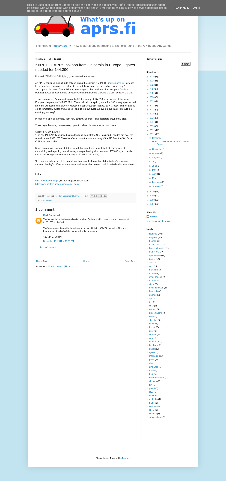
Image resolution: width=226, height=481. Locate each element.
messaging (154, 356)
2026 (152, 76)
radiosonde (154, 406)
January (156, 186)
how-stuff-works (156, 248)
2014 (152, 122)
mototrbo (153, 399)
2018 (152, 105)
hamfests (153, 291)
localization (154, 244)
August (155, 157)
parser (152, 259)
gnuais (152, 349)
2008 (152, 200)
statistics (153, 320)
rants (151, 316)
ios (150, 302)
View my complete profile (159, 221)
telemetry (153, 323)
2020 (152, 97)
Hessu (153, 216)
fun (150, 385)
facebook (153, 345)
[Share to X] (98, 196)
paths (151, 403)
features (153, 234)
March (155, 178)
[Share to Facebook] (102, 196)
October (156, 153)
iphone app (154, 280)
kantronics (154, 395)
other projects (155, 277)
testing (152, 327)
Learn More (182, 8)
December (157, 138)
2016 (152, 113)
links (151, 306)
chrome (152, 334)
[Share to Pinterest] (105, 196)
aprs (151, 331)
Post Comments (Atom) (59, 266)
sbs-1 (151, 410)
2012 (152, 130)
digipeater (154, 341)
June (154, 166)
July (154, 161)
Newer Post (41, 261)
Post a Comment (48, 247)
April (154, 174)
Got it (196, 8)
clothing (153, 381)
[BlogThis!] (95, 196)
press (151, 359)
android (153, 295)
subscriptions (155, 417)
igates (152, 352)
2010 (152, 191)
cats (151, 266)
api (150, 298)
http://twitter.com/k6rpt (46, 180)
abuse (152, 363)
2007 (152, 204)
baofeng (153, 370)
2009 (152, 195)
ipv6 (151, 392)
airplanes (153, 367)
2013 (152, 126)
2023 (152, 85)
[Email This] (92, 196)
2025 (152, 81)
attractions (47, 200)
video (151, 284)
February (156, 182)
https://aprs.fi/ (62, 45)
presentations (155, 313)
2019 (152, 101)
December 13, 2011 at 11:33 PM (58, 241)
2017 (152, 109)
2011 (152, 134)
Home (86, 261)
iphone (152, 273)
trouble (152, 241)
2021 (152, 93)
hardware (153, 270)
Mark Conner (49, 215)
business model (156, 377)
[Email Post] (86, 196)
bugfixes (153, 237)
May (154, 170)
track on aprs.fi (115, 83)
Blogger (126, 458)
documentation (156, 288)
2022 (152, 89)
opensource (155, 255)
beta (151, 374)
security (153, 413)
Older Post (130, 261)
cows (151, 338)
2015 (152, 118)
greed (152, 388)
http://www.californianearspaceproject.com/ (57, 184)
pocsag (152, 309)
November (157, 149)
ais (150, 262)
